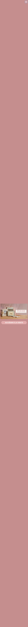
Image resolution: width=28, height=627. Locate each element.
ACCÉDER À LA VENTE (14, 322)
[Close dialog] (26, 2)
